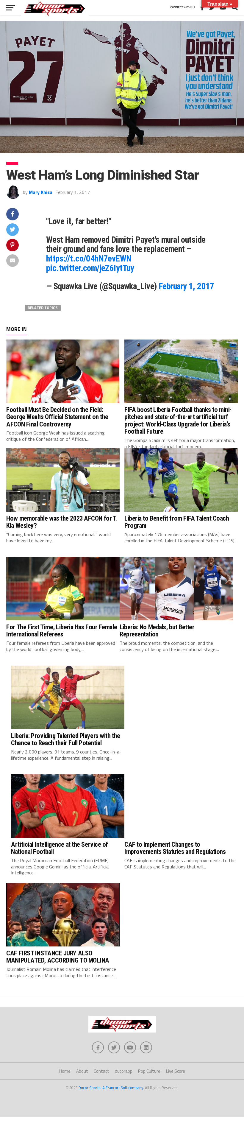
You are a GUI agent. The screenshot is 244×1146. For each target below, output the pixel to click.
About (82, 1071)
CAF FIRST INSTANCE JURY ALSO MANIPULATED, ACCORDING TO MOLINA (57, 956)
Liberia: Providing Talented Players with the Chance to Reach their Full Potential (65, 739)
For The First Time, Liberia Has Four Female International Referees (61, 630)
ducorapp (123, 1071)
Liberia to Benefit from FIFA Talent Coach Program (176, 522)
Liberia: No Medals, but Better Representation (157, 630)
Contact (101, 1071)
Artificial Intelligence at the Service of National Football (59, 848)
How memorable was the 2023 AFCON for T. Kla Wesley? (61, 522)
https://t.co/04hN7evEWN (89, 258)
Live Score (175, 1071)
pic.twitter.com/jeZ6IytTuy (90, 268)
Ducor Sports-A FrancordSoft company (111, 1088)
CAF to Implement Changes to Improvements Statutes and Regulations (175, 848)
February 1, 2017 (186, 286)
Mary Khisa (40, 192)
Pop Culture (149, 1071)
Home (65, 1071)
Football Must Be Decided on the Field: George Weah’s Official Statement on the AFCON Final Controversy (57, 417)
